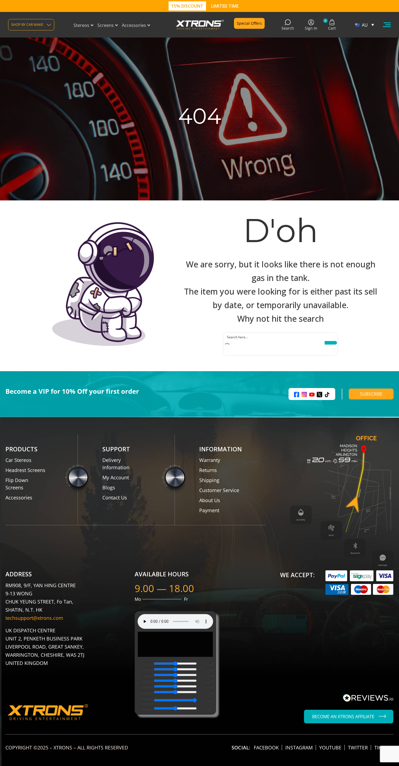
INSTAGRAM (299, 747)
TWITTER (358, 747)
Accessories (18, 497)
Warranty (209, 460)
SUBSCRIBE (371, 394)
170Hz (148, 669)
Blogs (108, 487)
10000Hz (146, 692)
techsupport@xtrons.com (34, 618)
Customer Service (219, 490)
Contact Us (114, 497)
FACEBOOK (266, 747)
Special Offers (249, 23)
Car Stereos (18, 460)
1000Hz (147, 680)
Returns (208, 470)
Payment (209, 510)
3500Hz (147, 686)
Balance (146, 708)
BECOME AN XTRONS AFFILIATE (343, 717)
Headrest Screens (25, 470)
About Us (209, 500)
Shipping (209, 480)
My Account (115, 477)
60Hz (149, 663)
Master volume (147, 700)
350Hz (148, 675)
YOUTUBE (330, 747)
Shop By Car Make (27, 24)
